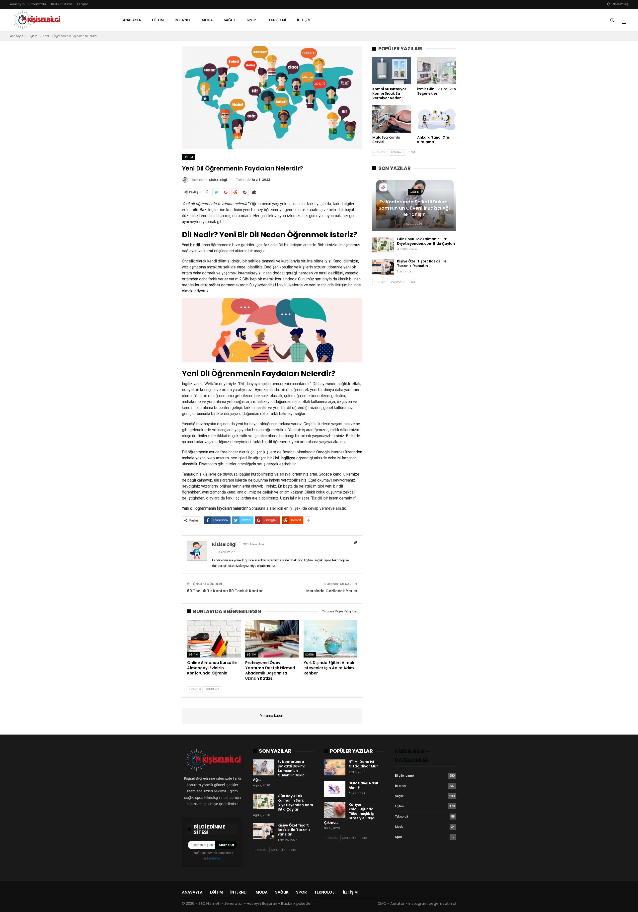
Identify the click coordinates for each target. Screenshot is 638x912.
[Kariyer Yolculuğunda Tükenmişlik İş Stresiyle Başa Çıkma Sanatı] (334, 810)
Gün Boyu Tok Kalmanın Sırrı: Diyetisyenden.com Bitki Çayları (426, 241)
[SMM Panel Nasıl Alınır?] (334, 789)
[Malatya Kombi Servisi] (391, 118)
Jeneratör (233, 903)
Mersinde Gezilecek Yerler (331, 590)
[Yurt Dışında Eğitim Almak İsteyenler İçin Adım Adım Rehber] (330, 639)
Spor (251, 19)
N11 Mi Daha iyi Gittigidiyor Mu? (363, 764)
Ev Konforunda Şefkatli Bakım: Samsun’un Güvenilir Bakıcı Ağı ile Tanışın (414, 208)
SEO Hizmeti (209, 903)
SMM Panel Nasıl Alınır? (363, 785)
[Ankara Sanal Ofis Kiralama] (436, 118)
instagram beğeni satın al (432, 903)
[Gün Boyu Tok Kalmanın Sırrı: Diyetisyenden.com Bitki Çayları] (383, 245)
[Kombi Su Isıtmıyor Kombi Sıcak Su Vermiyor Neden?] (391, 70)
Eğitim (158, 19)
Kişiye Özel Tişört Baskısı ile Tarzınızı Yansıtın (422, 263)
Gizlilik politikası (61, 4)
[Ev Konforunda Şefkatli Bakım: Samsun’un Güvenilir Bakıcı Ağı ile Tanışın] (263, 767)
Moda (207, 19)
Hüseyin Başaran (262, 903)
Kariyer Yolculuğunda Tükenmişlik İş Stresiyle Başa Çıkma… (349, 813)
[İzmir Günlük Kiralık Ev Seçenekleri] (436, 70)
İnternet (183, 19)
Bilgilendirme (404, 775)
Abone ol (226, 844)
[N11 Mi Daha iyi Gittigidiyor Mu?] (334, 767)
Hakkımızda (37, 4)
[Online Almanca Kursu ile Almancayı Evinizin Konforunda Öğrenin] (214, 639)
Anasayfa (17, 4)
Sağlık (230, 19)
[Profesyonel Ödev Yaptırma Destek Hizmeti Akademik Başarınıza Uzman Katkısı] (272, 639)
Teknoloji (276, 19)
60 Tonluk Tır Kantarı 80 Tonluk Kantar (225, 590)
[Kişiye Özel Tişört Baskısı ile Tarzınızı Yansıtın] (383, 267)
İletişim (82, 4)
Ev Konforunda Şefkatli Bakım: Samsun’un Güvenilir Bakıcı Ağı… (279, 770)
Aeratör (397, 903)
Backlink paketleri (297, 903)
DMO (382, 903)
